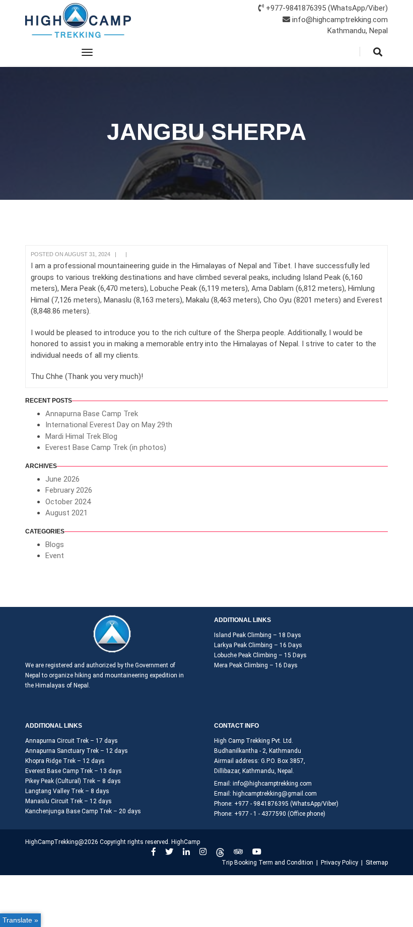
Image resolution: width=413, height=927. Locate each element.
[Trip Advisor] (238, 852)
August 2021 (66, 512)
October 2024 (68, 501)
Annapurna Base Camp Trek (91, 413)
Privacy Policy (339, 862)
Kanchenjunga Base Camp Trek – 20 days (83, 811)
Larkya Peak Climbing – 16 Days (258, 645)
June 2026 (62, 479)
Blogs (54, 544)
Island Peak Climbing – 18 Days (257, 635)
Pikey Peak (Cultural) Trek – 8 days (73, 781)
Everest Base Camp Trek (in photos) (105, 447)
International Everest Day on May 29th (108, 424)
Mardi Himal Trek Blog (81, 436)
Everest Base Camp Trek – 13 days (73, 771)
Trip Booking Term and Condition (267, 862)
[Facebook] (154, 852)
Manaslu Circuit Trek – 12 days (68, 801)
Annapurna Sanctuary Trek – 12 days (76, 750)
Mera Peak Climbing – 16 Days (256, 665)
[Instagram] (202, 852)
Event (54, 555)
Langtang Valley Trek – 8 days (67, 791)
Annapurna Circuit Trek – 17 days (71, 740)
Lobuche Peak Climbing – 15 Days (260, 655)
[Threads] (220, 852)
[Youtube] (256, 852)
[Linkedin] (186, 852)
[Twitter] (169, 852)
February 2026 (68, 490)
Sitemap (377, 862)
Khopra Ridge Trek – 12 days (65, 760)
